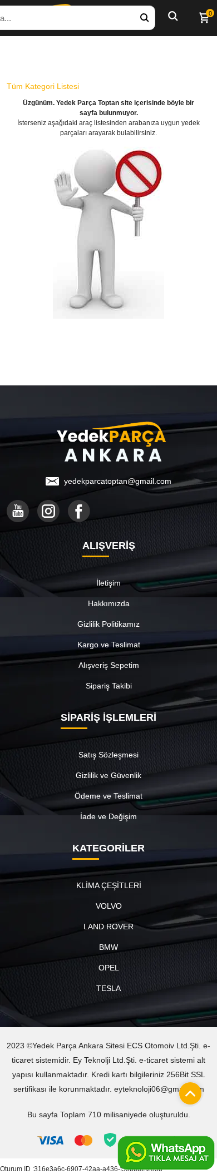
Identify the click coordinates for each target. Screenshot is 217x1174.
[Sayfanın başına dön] (187, 1090)
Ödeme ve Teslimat (108, 795)
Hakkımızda (109, 603)
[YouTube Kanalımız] (18, 511)
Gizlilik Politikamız (108, 624)
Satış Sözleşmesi (108, 754)
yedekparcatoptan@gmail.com (117, 481)
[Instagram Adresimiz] (48, 511)
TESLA (108, 988)
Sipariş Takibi (109, 685)
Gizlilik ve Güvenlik (108, 775)
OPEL (108, 967)
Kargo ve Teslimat (108, 644)
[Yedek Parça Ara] (144, 18)
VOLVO (109, 905)
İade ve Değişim (108, 816)
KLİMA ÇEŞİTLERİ (108, 885)
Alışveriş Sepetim (108, 665)
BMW (108, 947)
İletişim (108, 582)
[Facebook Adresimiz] (79, 511)
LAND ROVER (108, 926)
